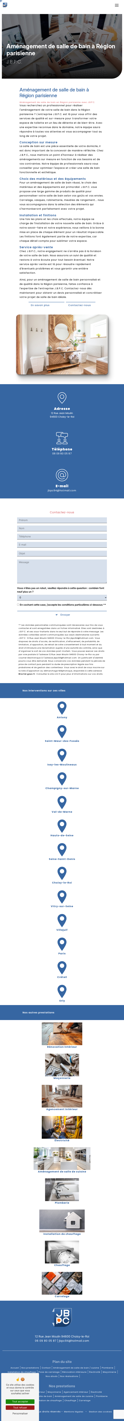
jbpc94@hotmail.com (62, 490)
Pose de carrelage (49, 1372)
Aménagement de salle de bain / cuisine (76, 1367)
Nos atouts (52, 1376)
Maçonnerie (109, 1372)
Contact (46, 1367)
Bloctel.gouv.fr (27, 674)
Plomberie (107, 1367)
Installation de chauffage (22, 1372)
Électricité (94, 1372)
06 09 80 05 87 (62, 453)
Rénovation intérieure (74, 1372)
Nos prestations (30, 1367)
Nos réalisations (69, 1376)
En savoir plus (40, 305)
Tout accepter (20, 1401)
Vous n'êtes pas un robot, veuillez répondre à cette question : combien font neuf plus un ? (60, 590)
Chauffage (70, 1400)
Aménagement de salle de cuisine (74, 1396)
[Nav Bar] (117, 5)
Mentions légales (74, 1411)
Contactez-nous (79, 305)
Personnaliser (20, 1413)
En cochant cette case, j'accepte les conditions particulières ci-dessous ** (63, 604)
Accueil (15, 1367)
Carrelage (85, 1400)
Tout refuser (20, 1407)
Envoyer (65, 614)
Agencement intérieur (76, 1392)
